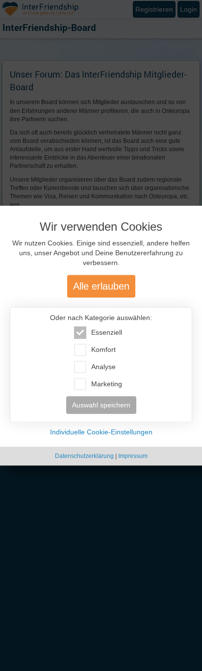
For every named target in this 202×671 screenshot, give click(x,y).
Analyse (103, 367)
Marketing (106, 384)
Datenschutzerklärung (84, 456)
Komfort (103, 349)
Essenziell (106, 332)
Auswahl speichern (101, 405)
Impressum (133, 456)
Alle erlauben (101, 286)
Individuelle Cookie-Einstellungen (101, 432)
